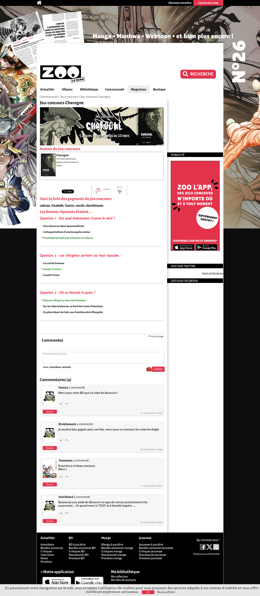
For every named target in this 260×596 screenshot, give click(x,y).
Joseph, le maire (52, 269)
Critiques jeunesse (150, 551)
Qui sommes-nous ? (207, 540)
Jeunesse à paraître (151, 544)
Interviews (47, 554)
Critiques (46, 551)
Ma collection (119, 576)
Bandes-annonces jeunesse (156, 548)
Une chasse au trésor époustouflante (63, 226)
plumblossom (94, 205)
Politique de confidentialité (206, 554)
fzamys (69, 205)
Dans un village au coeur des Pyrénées (64, 300)
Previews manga (111, 558)
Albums (67, 89)
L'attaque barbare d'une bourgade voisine (66, 232)
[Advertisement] (130, 53)
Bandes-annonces (52, 548)
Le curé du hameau (53, 263)
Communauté (114, 89)
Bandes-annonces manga (117, 548)
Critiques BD (77, 551)
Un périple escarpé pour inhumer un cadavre (68, 237)
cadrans (45, 205)
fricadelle (57, 205)
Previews (46, 561)
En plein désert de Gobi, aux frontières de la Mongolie (73, 312)
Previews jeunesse (150, 558)
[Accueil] (41, 3)
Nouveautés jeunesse (152, 554)
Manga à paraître (112, 544)
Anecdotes (47, 544)
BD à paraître (77, 544)
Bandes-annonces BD (82, 548)
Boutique (159, 89)
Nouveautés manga (113, 554)
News (44, 558)
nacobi (80, 205)
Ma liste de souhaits (123, 580)
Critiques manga (111, 551)
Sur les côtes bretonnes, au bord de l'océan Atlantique (73, 306)
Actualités (47, 89)
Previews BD (77, 558)
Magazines (138, 89)
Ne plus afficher (166, 592)
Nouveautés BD (79, 554)
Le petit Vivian (51, 275)
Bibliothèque (89, 89)
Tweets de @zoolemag (212, 273)
